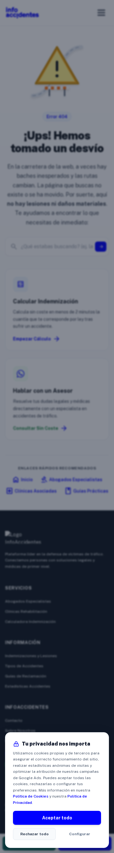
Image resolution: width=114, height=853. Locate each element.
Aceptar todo (57, 817)
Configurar (79, 834)
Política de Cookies (30, 796)
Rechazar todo (34, 834)
